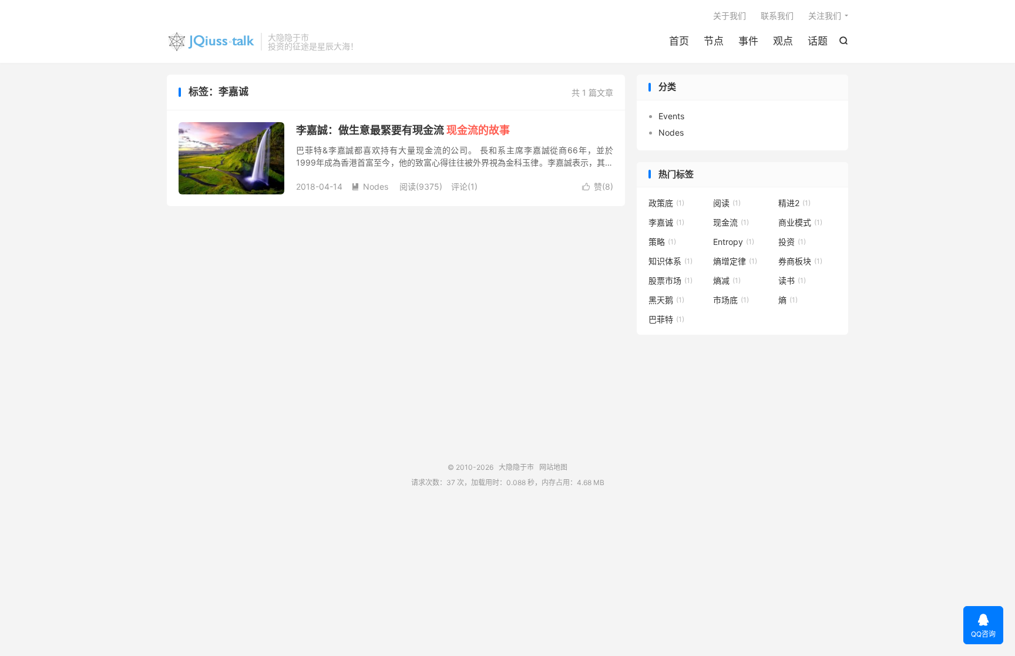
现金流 (731, 222)
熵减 (727, 280)
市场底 (731, 300)
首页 (679, 41)
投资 (792, 242)
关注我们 (824, 16)
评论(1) (464, 186)
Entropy (733, 242)
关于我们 (729, 16)
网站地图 (553, 467)
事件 (748, 41)
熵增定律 (735, 261)
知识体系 (670, 261)
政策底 (666, 203)
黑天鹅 (666, 300)
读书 (792, 280)
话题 (818, 41)
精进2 (794, 203)
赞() (597, 186)
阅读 (727, 203)
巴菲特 (666, 319)
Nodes (369, 186)
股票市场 (670, 280)
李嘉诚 (666, 222)
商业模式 (800, 222)
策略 (662, 242)
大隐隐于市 (211, 41)
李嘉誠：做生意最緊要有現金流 (403, 130)
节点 (714, 41)
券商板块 (800, 261)
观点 (783, 41)
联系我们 (777, 16)
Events (671, 116)
